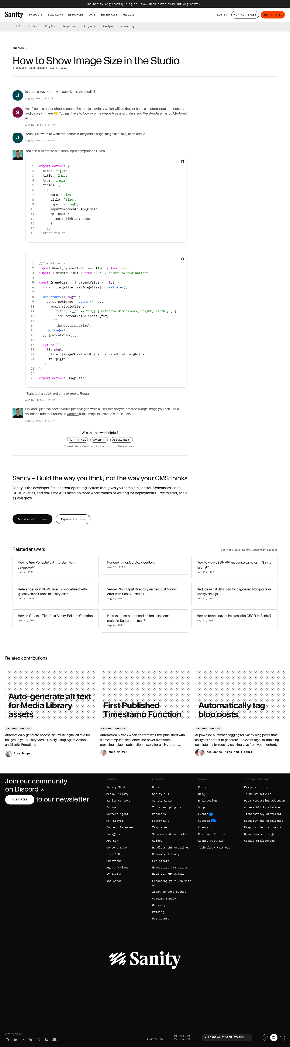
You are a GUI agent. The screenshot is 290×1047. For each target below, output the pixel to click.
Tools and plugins (166, 807)
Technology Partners (214, 847)
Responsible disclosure (263, 827)
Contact (204, 787)
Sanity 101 (160, 794)
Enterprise (108, 14)
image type (109, 113)
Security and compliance (263, 821)
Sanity (21, 478)
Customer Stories (211, 834)
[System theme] (273, 1037)
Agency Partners (211, 841)
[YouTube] (15, 1039)
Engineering (207, 800)
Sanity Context (118, 800)
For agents (160, 918)
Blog (201, 794)
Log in (222, 14)
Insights (113, 834)
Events (203, 814)
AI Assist (114, 874)
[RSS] (46, 1039)
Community (128, 26)
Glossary (159, 905)
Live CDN (113, 854)
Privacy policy (256, 787)
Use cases (114, 881)
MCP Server (114, 821)
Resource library (165, 854)
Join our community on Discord (36, 785)
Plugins (50, 26)
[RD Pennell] (18, 155)
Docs (92, 14)
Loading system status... (228, 1037)
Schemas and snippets (169, 834)
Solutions (55, 14)
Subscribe (19, 799)
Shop (201, 807)
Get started (272, 14)
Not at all (77, 439)
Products (36, 14)
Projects (90, 26)
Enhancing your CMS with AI (171, 883)
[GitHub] (7, 1039)
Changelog (205, 827)
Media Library (117, 794)
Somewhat (99, 439)
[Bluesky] (31, 1039)
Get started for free (32, 519)
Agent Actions (117, 867)
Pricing (128, 14)
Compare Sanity (164, 898)
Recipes (108, 26)
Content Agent (117, 814)
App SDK (112, 841)
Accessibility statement (263, 807)
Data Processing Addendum (264, 800)
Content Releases (120, 827)
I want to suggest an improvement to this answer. (100, 446)
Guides (32, 26)
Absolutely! (121, 439)
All (18, 26)
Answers (18, 48)
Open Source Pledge (259, 834)
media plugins (92, 109)
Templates (69, 26)
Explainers (160, 861)
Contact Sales (245, 14)
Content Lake (116, 847)
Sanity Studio (117, 787)
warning (72, 414)
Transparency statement (263, 814)
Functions (114, 861)
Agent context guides (169, 892)
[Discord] (54, 1039)
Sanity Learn (162, 800)
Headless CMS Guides (168, 874)
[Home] (14, 15)
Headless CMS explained (171, 847)
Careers (204, 821)
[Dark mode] (281, 1037)
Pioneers (159, 814)
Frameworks (160, 821)
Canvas (111, 807)
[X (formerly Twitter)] (39, 1039)
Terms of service (257, 794)
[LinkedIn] (23, 1039)
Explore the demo (73, 519)
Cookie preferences (259, 841)
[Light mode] (266, 1037)
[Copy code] (182, 162)
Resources (75, 14)
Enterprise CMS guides (170, 867)
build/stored (178, 113)
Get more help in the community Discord (249, 550)
